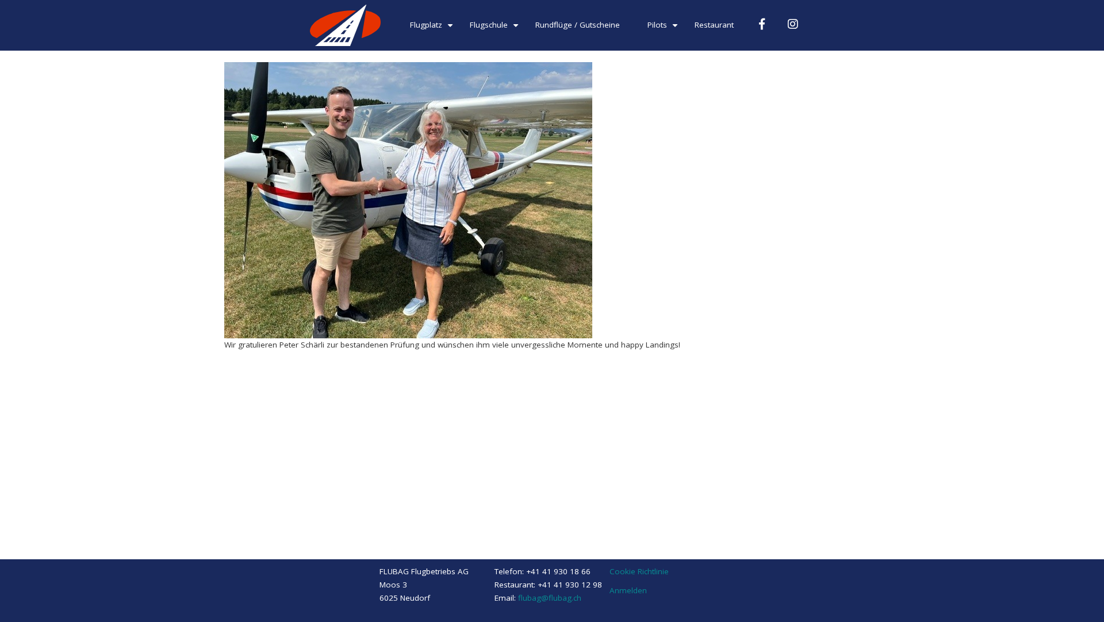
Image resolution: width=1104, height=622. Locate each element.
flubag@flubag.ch (549, 598)
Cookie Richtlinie (639, 571)
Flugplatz (433, 29)
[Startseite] (345, 25)
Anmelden (628, 590)
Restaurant (714, 25)
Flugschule (496, 29)
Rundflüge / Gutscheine (577, 25)
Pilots (664, 29)
